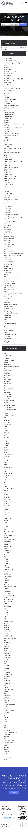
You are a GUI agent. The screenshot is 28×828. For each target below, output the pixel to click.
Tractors (6, 327)
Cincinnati (6, 404)
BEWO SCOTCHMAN (9, 375)
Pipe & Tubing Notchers (9, 238)
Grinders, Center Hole (9, 156)
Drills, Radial (7, 129)
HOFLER (6, 522)
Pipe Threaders (7, 240)
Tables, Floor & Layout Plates (11, 313)
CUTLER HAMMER (8, 434)
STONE (6, 685)
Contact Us (14, 792)
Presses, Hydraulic (8, 250)
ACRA (5, 357)
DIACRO (6, 451)
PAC (5, 618)
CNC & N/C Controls (9, 90)
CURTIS (6, 430)
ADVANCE (6, 359)
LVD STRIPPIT (7, 575)
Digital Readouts (8, 116)
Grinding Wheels (8, 180)
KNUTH (6, 554)
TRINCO (6, 719)
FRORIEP (6, 481)
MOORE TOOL (7, 592)
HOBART (6, 520)
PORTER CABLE (8, 635)
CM (5, 417)
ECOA (5, 462)
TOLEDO (6, 708)
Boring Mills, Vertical (9, 80)
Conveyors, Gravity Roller (10, 99)
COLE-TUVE (7, 422)
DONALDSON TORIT (9, 454)
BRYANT (6, 385)
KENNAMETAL (7, 550)
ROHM (5, 650)
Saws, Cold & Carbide (9, 289)
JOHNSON (6, 537)
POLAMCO (6, 629)
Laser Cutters (7, 195)
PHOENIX (6, 627)
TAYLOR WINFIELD (9, 699)
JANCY (5, 533)
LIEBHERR (6, 567)
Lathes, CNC (7, 197)
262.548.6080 (7, 817)
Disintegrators (7, 118)
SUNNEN (6, 693)
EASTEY (6, 460)
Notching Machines (8, 233)
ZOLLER (6, 759)
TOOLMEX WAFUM (9, 710)
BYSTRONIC (7, 392)
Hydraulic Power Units (9, 188)
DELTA (5, 447)
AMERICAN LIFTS (8, 364)
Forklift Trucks (7, 142)
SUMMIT (6, 691)
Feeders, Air (6, 137)
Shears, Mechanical (8, 295)
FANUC (6, 471)
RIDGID (6, 648)
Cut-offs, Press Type (9, 112)
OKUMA (6, 612)
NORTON (6, 605)
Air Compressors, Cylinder (10, 60)
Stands (5, 300)
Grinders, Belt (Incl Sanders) (10, 154)
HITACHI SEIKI (7, 518)
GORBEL (6, 494)
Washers (6, 332)
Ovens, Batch (7, 234)
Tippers (5, 321)
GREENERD (7, 499)
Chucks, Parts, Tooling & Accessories (12, 88)
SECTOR (6, 659)
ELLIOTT (6, 464)
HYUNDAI (6, 528)
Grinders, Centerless (8, 157)
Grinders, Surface (8, 172)
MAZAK (6, 582)
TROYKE (6, 721)
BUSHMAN (6, 390)
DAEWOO (6, 437)
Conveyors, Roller (8, 101)
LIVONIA (6, 573)
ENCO (5, 466)
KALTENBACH (7, 543)
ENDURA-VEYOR (8, 468)
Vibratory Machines (8, 330)
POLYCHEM (7, 631)
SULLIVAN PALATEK (9, 689)
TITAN (5, 706)
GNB (5, 492)
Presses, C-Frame (8, 246)
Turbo (5, 723)
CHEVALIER (7, 398)
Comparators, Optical (9, 94)
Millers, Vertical (7, 225)
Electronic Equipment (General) (11, 133)
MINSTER (6, 590)
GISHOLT (6, 490)
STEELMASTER (7, 682)
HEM (5, 511)
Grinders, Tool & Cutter (9, 178)
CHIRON (6, 402)
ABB (5, 353)
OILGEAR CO (7, 610)
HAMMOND (7, 505)
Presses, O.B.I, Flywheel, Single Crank (13, 255)
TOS (5, 716)
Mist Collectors (7, 231)
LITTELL (6, 571)
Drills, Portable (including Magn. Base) (13, 127)
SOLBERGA (6, 669)
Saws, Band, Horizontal (9, 283)
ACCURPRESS (7, 355)
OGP (5, 608)
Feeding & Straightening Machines (12, 139)
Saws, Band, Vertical (9, 285)
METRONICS (7, 584)
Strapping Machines (8, 306)
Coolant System (8, 103)
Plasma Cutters (7, 242)
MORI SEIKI (7, 593)
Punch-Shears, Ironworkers (10, 266)
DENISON (6, 449)
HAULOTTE (7, 509)
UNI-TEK (6, 729)
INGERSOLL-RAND (8, 531)
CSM (5, 428)
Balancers (6, 67)
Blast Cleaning (7, 75)
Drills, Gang (6, 122)
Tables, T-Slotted (8, 319)
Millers (5, 223)
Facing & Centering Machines (11, 135)
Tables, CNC (7, 310)
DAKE (5, 439)
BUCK (5, 387)
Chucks (5, 86)
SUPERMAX (7, 695)
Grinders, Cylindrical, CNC (10, 165)
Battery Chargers (8, 69)
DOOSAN (6, 456)
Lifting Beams (7, 212)
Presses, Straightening (9, 263)
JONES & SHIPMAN (9, 539)
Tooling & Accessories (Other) (11, 325)
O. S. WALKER (7, 607)
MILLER (6, 588)
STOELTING (7, 684)
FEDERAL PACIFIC (8, 473)
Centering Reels (7, 84)
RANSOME (6, 646)
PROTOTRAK (7, 642)
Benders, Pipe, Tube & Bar (10, 71)
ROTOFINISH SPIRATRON (10, 652)
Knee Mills (6, 191)
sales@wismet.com (9, 818)
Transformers (7, 328)
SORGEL (6, 670)
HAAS (5, 503)
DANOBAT (6, 443)
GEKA (5, 486)
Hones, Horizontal (8, 184)
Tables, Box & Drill (8, 308)
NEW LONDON (8, 601)
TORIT (5, 714)
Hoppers (6, 186)
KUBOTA (6, 556)
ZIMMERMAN (7, 757)
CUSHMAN (6, 432)
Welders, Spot (7, 338)
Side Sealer (6, 298)
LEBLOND (6, 561)
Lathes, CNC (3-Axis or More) (11, 199)
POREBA (6, 633)
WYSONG (6, 747)
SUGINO (6, 687)
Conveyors (6, 97)
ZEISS (5, 753)
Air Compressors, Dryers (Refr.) (11, 62)
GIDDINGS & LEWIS (9, 488)
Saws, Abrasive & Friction (10, 281)
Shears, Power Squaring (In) (10, 296)
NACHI (5, 597)
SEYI (5, 663)
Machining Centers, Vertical (10, 216)
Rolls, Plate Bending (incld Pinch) (12, 278)
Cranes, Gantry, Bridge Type (10, 107)
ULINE (5, 725)
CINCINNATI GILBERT (9, 406)
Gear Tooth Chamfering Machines (12, 152)
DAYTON (6, 445)
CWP (5, 436)
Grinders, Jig (7, 171)
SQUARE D (6, 678)
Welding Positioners (8, 342)
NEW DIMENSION (8, 599)
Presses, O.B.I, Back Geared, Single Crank (13, 253)
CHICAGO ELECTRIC (9, 400)
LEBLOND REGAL (8, 563)
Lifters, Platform (8, 206)
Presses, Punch (7, 259)
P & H (5, 616)
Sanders (6, 280)
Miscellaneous (7, 229)
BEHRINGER (7, 374)
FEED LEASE (7, 475)
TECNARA (6, 700)
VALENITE (6, 736)
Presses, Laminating (8, 251)
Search (23, 24)
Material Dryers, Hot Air (9, 221)
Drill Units (6, 120)
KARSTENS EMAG (8, 546)
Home (4, 42)
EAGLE (5, 458)
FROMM (6, 479)
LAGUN (6, 558)
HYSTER (6, 526)
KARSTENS (6, 545)
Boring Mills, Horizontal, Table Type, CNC (13, 79)
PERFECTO (6, 623)
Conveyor (6, 95)
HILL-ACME (7, 516)
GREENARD (7, 498)
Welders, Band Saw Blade (10, 334)
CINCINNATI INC (8, 407)
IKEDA (5, 530)
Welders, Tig (7, 340)
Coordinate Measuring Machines (11, 105)
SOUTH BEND (7, 672)
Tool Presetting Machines (10, 323)
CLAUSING (6, 413)
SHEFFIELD (7, 665)
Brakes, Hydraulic (8, 82)
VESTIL (5, 738)
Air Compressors (8, 58)
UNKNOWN (7, 734)
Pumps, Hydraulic (8, 265)
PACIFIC (6, 620)
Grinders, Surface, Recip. (10, 174)
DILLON (6, 452)
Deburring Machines (9, 114)
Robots (5, 276)
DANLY (6, 441)
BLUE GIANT (7, 381)
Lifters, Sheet (7, 210)
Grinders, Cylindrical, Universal (11, 167)
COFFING (6, 421)
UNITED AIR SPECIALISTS (10, 732)
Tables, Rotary (7, 317)
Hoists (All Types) (8, 182)
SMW (5, 667)
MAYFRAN (6, 580)
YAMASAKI (6, 751)
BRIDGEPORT (7, 383)
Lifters (5, 204)
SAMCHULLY (7, 654)
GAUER (6, 484)
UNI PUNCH (7, 727)
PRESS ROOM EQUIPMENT (11, 638)
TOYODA (6, 717)
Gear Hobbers (7, 146)
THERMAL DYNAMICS (9, 704)
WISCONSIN (7, 744)
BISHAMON (7, 377)
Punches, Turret (7, 270)
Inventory (10, 42)
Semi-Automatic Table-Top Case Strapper (13, 293)
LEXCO (5, 565)
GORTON (6, 496)
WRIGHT (6, 746)
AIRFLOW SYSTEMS (9, 360)
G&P (5, 483)
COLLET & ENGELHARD (10, 424)
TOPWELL (6, 712)
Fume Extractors (8, 144)
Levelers (6, 203)
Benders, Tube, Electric (9, 73)
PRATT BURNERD (8, 637)
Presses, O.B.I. (7, 257)
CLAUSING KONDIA (9, 415)
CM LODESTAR (7, 419)
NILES (5, 603)
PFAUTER (6, 625)
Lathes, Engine (7, 201)
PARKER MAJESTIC (8, 622)
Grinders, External (8, 169)
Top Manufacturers (12, 348)
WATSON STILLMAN (9, 740)
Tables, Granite (7, 315)
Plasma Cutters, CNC (9, 244)
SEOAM (6, 661)
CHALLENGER (7, 396)
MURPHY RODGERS (9, 595)
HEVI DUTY (7, 513)
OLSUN (6, 614)
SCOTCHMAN (7, 657)
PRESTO (6, 640)
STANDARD (7, 680)
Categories (9, 53)
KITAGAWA (6, 552)
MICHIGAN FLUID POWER (10, 586)
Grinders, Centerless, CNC (10, 159)
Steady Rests (7, 302)
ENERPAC (6, 469)
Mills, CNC (6, 227)
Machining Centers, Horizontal (11, 214)
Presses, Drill (7, 248)
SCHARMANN (7, 655)
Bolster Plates (7, 77)
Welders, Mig (7, 336)
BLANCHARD (7, 379)
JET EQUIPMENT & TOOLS (10, 535)
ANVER (6, 368)
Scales (5, 291)
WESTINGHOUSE (8, 742)
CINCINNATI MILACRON (10, 409)
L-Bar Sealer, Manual (9, 193)
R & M (5, 644)
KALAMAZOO (7, 541)
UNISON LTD (7, 731)
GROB (5, 501)
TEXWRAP (6, 702)
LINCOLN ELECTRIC (9, 569)
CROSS (5, 426)
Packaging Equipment (9, 236)
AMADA (6, 362)
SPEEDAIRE (7, 676)
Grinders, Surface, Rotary (10, 176)
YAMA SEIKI (7, 749)
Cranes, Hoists (7, 109)
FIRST (5, 477)
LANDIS (6, 560)
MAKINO (6, 578)
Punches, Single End (9, 268)
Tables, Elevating (8, 312)
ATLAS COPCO (7, 370)
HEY (5, 514)
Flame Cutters (7, 141)
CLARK (5, 411)
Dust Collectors (7, 131)
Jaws (5, 189)
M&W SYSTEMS (8, 576)
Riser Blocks (7, 274)
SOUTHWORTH (8, 674)
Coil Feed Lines (7, 92)
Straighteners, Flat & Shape (10, 304)
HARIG (5, 507)
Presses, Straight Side (9, 261)
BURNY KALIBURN (8, 389)
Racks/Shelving (7, 272)
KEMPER (6, 548)
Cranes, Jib (6, 110)
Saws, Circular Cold (8, 287)
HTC (5, 524)
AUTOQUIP (6, 372)
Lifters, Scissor (7, 208)
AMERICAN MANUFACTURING (11, 366)
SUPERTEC (6, 697)
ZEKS (5, 755)
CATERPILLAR (7, 394)
